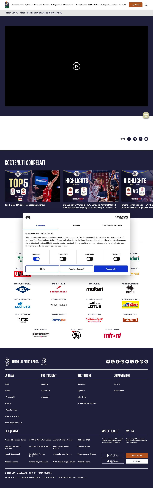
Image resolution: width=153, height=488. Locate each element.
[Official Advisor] (112, 335)
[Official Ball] (94, 289)
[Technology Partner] (130, 274)
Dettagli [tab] (76, 225)
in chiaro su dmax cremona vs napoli (44, 13)
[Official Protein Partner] (130, 259)
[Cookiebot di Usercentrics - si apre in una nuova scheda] (117, 217)
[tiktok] (137, 361)
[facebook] (129, 139)
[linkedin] (146, 139)
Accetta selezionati (76, 269)
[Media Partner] (94, 320)
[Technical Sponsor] (130, 289)
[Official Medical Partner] (22, 289)
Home (7, 13)
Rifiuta (42, 269)
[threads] (118, 361)
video (22, 13)
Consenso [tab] (40, 226)
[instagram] (113, 361)
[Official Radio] (76, 335)
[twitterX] (132, 361)
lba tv (15, 13)
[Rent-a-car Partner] (22, 304)
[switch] (63, 259)
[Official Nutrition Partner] (130, 304)
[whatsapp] (135, 139)
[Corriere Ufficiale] (58, 320)
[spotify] (146, 361)
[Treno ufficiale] (58, 289)
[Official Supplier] (22, 320)
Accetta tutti (111, 269)
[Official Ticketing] (58, 304)
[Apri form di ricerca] (146, 5)
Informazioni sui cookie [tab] (112, 225)
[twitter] (140, 139)
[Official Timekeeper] (94, 304)
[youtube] (127, 361)
